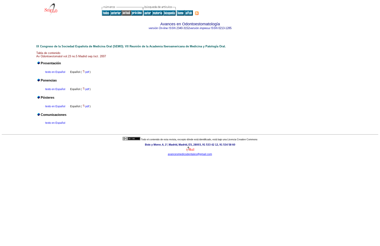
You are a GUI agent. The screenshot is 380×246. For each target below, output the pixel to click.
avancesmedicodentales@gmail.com (190, 154)
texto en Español (55, 72)
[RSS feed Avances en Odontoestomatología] (197, 13)
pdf (87, 72)
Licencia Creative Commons (242, 139)
